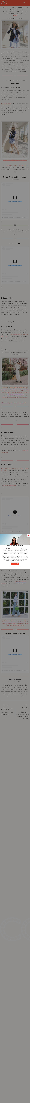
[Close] (28, 535)
